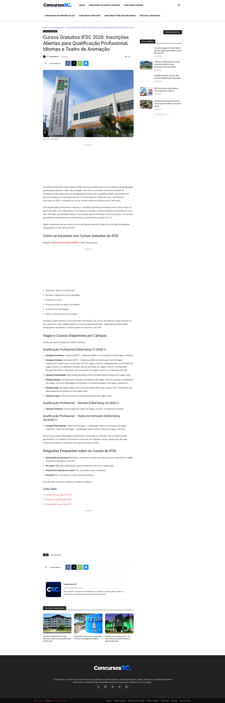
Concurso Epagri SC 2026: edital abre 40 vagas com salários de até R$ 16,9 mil (168, 50)
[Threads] (126, 686)
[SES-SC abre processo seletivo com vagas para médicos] (146, 91)
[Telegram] (86, 63)
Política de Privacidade (136, 700)
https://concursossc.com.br (73, 588)
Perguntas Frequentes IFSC (58, 504)
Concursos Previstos (90, 15)
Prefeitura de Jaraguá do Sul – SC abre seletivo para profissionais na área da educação (117, 638)
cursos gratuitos (55, 555)
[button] (179, 5)
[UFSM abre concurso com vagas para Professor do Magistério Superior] (88, 623)
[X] (74, 63)
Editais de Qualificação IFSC (58, 499)
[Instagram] (105, 686)
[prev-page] (44, 647)
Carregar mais (160, 114)
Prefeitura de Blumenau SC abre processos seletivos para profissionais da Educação (57, 638)
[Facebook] (68, 63)
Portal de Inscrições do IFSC (59, 495)
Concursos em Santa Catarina (104, 5)
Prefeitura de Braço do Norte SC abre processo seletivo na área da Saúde (167, 103)
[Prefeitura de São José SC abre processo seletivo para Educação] (146, 78)
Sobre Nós (165, 700)
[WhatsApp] (80, 63)
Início (82, 5)
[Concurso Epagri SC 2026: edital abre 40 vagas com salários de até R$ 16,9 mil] (146, 51)
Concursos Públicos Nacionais (120, 15)
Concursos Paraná (133, 5)
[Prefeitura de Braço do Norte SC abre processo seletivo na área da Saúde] (146, 104)
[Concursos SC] (44, 56)
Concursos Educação (56, 27)
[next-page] (48, 647)
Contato (109, 700)
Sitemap (174, 700)
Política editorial (120, 700)
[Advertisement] (88, 164)
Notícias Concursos (150, 15)
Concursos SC (54, 56)
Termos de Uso (185, 700)
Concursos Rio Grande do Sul (60, 15)
